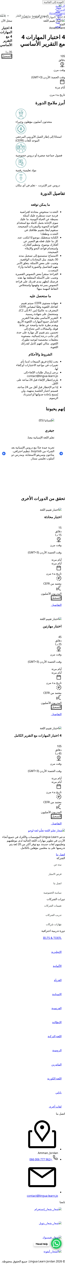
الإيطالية (57, 1022)
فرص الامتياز (55, 874)
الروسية (57, 1050)
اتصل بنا (57, 883)
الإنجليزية (56, 952)
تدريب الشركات (54, 915)
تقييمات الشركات (53, 905)
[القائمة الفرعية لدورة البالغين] (9, 15)
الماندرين (56, 1064)
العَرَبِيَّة (58, 980)
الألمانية (57, 966)
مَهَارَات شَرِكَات (54, 924)
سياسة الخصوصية (53, 892)
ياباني (58, 1092)
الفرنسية (56, 1008)
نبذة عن (58, 864)
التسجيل (7, 56)
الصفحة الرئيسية (40, 15)
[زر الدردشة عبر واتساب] (56, 1243)
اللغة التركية (55, 1036)
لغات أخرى (55, 1106)
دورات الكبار (22, 15)
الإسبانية (57, 994)
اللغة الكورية (54, 1078)
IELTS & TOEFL (52, 938)
